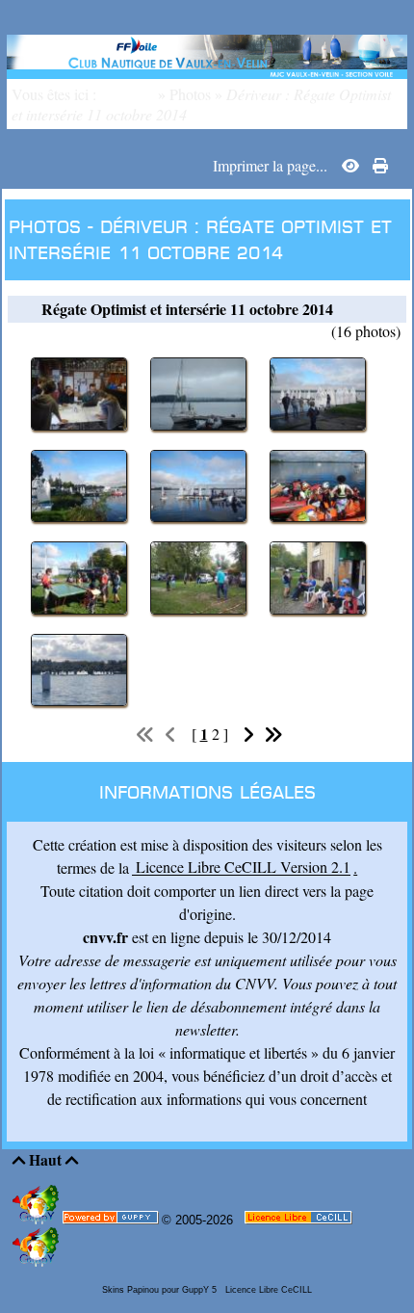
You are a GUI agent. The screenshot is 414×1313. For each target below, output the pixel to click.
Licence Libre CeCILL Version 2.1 (241, 867)
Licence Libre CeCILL (267, 1290)
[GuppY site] (38, 1220)
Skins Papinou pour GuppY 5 (162, 1290)
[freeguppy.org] (112, 1221)
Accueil (131, 94)
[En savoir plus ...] (300, 1221)
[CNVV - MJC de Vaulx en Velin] (207, 53)
